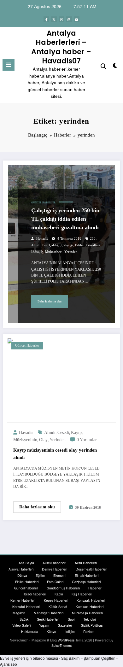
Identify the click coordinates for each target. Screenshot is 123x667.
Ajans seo (8, 664)
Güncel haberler (43, 202)
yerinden (71, 252)
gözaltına (93, 245)
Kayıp (76, 432)
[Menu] (9, 65)
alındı (35, 245)
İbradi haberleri (34, 594)
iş (42, 252)
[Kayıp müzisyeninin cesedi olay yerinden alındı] (61, 380)
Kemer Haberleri (22, 600)
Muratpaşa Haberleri (87, 613)
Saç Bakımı (70, 658)
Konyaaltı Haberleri (91, 600)
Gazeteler (65, 625)
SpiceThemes (61, 645)
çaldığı (54, 245)
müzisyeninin (25, 439)
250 (93, 238)
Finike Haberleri (26, 581)
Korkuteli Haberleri (26, 606)
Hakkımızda (29, 631)
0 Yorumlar (87, 439)
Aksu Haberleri (86, 562)
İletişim (70, 631)
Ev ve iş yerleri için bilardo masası (29, 658)
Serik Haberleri (48, 619)
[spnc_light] (114, 66)
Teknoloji (90, 619)
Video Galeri (21, 625)
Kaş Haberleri (82, 594)
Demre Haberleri (54, 569)
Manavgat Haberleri (48, 613)
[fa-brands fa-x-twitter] (54, 19)
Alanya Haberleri (21, 569)
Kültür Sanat (58, 606)
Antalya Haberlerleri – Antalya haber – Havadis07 (61, 47)
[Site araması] (103, 65)
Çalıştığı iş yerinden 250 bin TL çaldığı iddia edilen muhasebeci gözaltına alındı (65, 219)
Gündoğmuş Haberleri (63, 588)
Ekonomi (59, 575)
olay (43, 439)
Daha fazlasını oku (50, 301)
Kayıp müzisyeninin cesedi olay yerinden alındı (55, 454)
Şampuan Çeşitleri (99, 658)
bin (44, 245)
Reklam (89, 631)
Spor (71, 619)
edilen (80, 245)
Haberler (95, 588)
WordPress (66, 640)
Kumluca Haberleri (89, 606)
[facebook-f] (46, 19)
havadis (42, 238)
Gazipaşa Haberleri (86, 581)
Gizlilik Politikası (92, 625)
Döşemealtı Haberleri (91, 569)
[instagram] (69, 19)
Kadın (59, 594)
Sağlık (24, 619)
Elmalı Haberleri (86, 575)
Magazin (19, 613)
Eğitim (40, 575)
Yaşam (44, 625)
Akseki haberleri (54, 562)
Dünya (22, 575)
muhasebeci (53, 252)
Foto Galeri (55, 581)
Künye (51, 631)
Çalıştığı (67, 245)
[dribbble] (61, 19)
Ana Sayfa (26, 562)
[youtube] (76, 19)
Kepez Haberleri (56, 600)
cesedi (63, 432)
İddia (35, 252)
